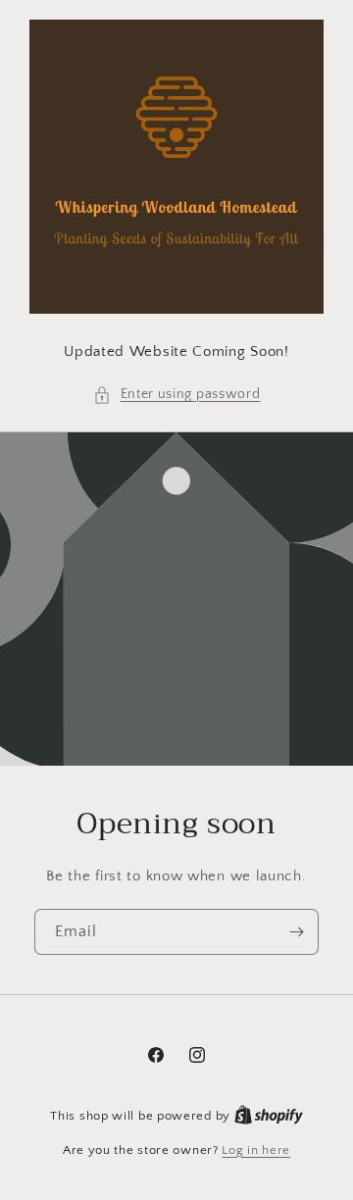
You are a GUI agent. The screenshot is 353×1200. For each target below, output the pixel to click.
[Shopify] (268, 1116)
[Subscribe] (296, 932)
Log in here (256, 1150)
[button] (177, 394)
